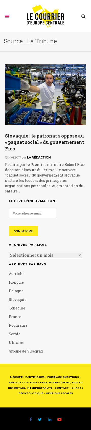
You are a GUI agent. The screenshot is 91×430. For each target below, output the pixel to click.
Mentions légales (59, 393)
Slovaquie (18, 299)
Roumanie (18, 325)
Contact (62, 387)
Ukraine (16, 342)
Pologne (16, 290)
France (15, 316)
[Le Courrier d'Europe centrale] (45, 16)
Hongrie (16, 282)
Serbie (14, 333)
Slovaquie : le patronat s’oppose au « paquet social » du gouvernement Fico (44, 142)
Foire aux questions (63, 377)
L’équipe (16, 377)
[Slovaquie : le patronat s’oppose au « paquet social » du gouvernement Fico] (45, 94)
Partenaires (34, 377)
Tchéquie (17, 308)
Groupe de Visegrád (26, 351)
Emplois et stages (23, 382)
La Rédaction (39, 157)
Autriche (17, 273)
